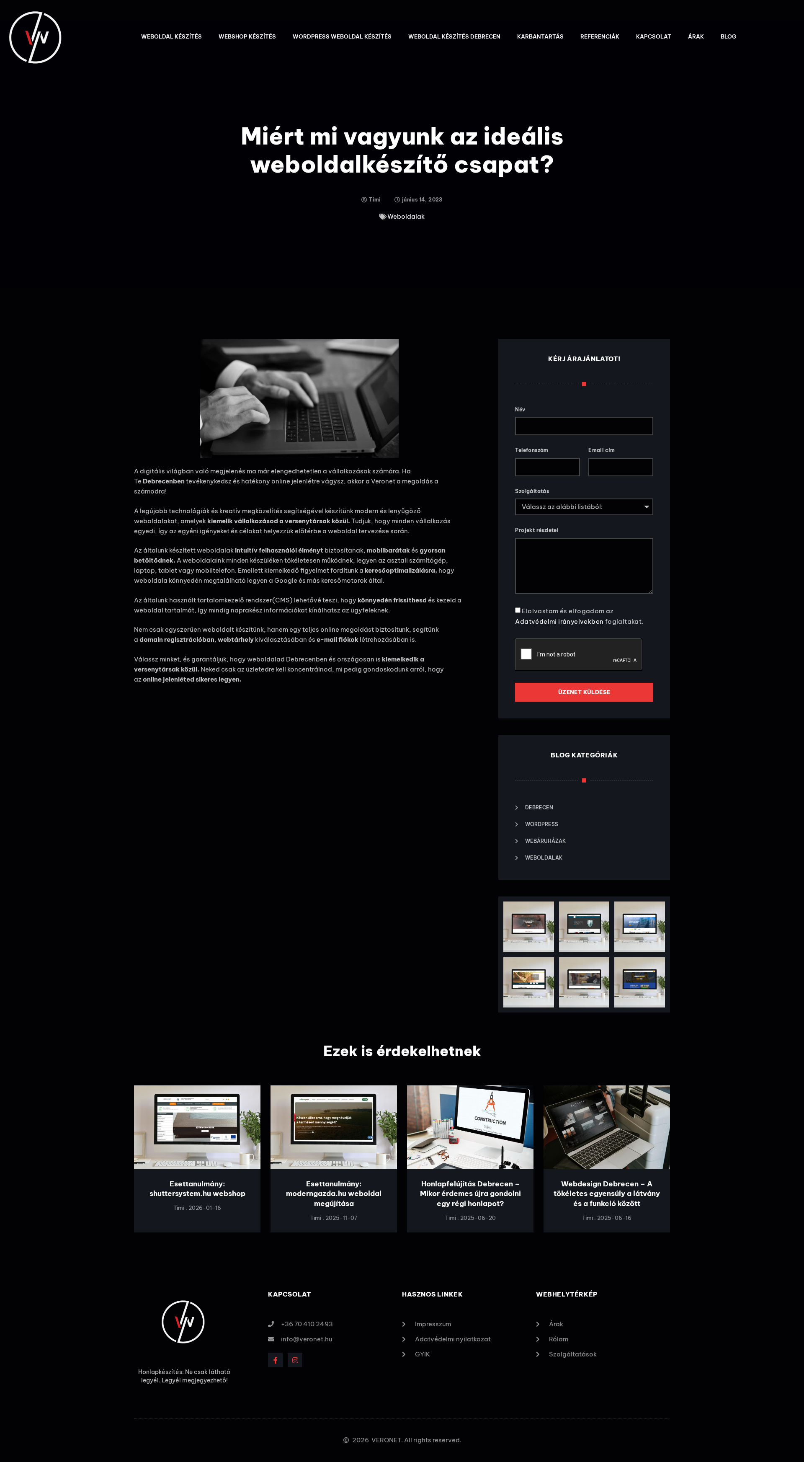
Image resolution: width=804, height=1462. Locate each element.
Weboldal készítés (171, 36)
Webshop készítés (247, 36)
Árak (696, 36)
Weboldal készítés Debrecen (454, 36)
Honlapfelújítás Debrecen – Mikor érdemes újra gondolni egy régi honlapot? (470, 1194)
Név (520, 409)
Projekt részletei (537, 530)
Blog (728, 36)
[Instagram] (295, 1360)
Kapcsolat (653, 36)
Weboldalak (406, 216)
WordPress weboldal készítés (342, 36)
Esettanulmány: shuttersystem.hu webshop (197, 1189)
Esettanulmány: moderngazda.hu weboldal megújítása (333, 1194)
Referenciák (599, 36)
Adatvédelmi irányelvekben (560, 621)
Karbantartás (540, 36)
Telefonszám (531, 450)
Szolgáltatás (532, 491)
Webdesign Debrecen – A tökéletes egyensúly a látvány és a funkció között (607, 1194)
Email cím (601, 450)
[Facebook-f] (275, 1360)
